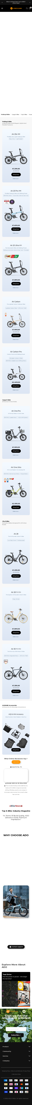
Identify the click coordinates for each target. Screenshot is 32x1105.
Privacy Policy (26, 1071)
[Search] (26, 8)
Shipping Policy (6, 1071)
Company (6, 1060)
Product (6, 1046)
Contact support (17, 947)
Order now (15, 178)
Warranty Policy (16, 1074)
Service (5, 1056)
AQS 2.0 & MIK (21, 106)
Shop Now (8, 106)
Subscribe (15, 1035)
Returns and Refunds (16, 1071)
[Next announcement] (30, 2)
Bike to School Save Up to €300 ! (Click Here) (16, 2)
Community (7, 1051)
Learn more (16, 762)
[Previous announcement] (2, 2)
